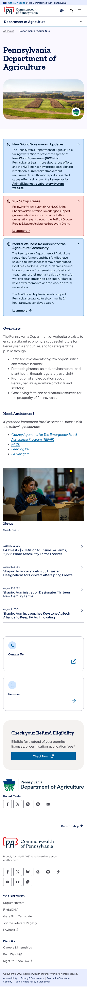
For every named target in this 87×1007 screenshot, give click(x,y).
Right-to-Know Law (16, 961)
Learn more (20, 310)
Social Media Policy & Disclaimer (33, 981)
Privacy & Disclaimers (32, 978)
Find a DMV (10, 909)
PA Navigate (20, 454)
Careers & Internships (17, 947)
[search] (71, 11)
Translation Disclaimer (58, 978)
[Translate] (62, 10)
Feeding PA (20, 449)
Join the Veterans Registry (20, 923)
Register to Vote (13, 902)
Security (7, 981)
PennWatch (11, 954)
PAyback (9, 929)
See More (9, 530)
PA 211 (15, 444)
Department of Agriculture (25, 22)
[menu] (79, 11)
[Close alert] (78, 143)
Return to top (70, 826)
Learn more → (21, 230)
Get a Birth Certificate (17, 916)
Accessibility (10, 978)
